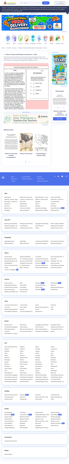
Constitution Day (55, 394)
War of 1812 (53, 259)
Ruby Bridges (56, 414)
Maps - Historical (24, 267)
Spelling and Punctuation (57, 225)
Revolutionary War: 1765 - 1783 (12, 259)
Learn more (60, 118)
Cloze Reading (23, 225)
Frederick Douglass (56, 416)
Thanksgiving (23, 399)
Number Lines (8, 208)
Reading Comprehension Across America (16, 223)
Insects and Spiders (40, 285)
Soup (52, 309)
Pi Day (52, 399)
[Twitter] (58, 176)
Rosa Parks (22, 423)
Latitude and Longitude (41, 243)
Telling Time (7, 203)
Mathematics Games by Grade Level (31, 197)
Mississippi (7, 359)
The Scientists (23, 291)
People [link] (52, 43)
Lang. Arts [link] (20, 43)
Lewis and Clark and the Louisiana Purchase (46, 259)
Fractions (53, 203)
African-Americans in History (11, 265)
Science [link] (39, 43)
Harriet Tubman (54, 425)
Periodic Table (39, 287)
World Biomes (54, 289)
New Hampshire (24, 362)
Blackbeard (9, 414)
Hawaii (52, 351)
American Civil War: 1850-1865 (28, 261)
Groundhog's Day (8, 397)
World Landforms (8, 243)
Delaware (6, 351)
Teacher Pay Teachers (27, 179)
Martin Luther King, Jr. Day (41, 397)
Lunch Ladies (23, 307)
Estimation (53, 206)
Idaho (5, 353)
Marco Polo (38, 423)
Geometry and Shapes (41, 208)
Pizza (52, 307)
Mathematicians (55, 210)
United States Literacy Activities (12, 377)
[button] (25, 161)
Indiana (37, 353)
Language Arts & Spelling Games (43, 223)
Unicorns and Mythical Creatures (28, 311)
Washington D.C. (8, 372)
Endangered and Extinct (10, 285)
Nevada (6, 362)
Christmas (7, 331)
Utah (5, 370)
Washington (54, 370)
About (12, 176)
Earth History (56, 283)
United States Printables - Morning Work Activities (17, 381)
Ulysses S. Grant (39, 419)
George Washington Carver (42, 414)
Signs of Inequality (24, 210)
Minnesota (53, 357)
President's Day (8, 399)
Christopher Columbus (41, 416)
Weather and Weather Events (11, 291)
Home (3, 48)
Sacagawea (38, 425)
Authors (37, 228)
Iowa (52, 353)
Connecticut (54, 349)
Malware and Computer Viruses (43, 307)
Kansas (6, 355)
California (22, 349)
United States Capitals (56, 377)
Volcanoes (39, 289)
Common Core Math (25, 208)
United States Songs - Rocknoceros (60, 381)
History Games (8, 256)
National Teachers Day (56, 397)
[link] (8, 38)
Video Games (38, 311)
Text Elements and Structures (27, 228)
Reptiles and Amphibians (57, 287)
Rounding (37, 201)
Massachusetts (23, 357)
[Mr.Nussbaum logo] (10, 3)
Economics (40, 263)
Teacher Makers (8, 454)
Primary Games (8, 324)
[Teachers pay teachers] (66, 176)
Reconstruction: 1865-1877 (42, 261)
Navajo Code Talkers (58, 423)
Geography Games (9, 241)
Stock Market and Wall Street (11, 311)
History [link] (27, 43)
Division (37, 203)
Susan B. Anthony (55, 412)
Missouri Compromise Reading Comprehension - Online (32, 48)
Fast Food (53, 305)
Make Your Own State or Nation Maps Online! (33, 375)
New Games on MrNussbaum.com (44, 331)
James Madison (8, 423)
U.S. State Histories (25, 265)
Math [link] (14, 43)
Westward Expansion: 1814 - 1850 (12, 261)
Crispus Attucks (25, 414)
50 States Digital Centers (41, 381)
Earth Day (24, 394)
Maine (52, 355)
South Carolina (8, 368)
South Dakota (23, 368)
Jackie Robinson (8, 425)
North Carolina (23, 364)
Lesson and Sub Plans (56, 267)
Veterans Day (38, 399)
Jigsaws (53, 331)
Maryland (6, 357)
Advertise (39, 176)
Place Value (23, 201)
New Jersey (38, 362)
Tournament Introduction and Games (13, 441)
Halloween (22, 397)
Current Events (23, 305)
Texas (52, 368)
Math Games (7, 197)
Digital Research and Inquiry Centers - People (48, 427)
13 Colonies (38, 256)
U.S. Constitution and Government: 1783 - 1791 (31, 259)
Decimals (6, 206)
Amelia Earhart (8, 419)
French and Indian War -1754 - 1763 (59, 256)
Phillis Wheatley (24, 427)
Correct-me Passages (11, 269)
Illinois (21, 353)
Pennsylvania (38, 366)
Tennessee (38, 368)
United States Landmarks (10, 379)
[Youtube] (62, 176)
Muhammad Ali (39, 412)
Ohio (52, 364)
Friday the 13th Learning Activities (14, 394)
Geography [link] (33, 43)
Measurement (23, 206)
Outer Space (23, 287)
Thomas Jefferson (8, 421)
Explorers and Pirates (25, 256)
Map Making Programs (56, 243)
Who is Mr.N (14, 179)
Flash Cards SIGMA (55, 197)
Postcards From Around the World (59, 241)
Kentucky (22, 355)
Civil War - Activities (12, 48)
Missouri (22, 359)
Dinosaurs (39, 283)
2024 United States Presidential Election (16, 346)
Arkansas (6, 349)
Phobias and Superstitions (11, 309)
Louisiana (37, 355)
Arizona (52, 346)
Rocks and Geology (9, 289)
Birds (21, 283)
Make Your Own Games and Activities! (31, 329)
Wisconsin (38, 372)
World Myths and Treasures (57, 265)
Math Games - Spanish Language (12, 201)
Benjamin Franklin (24, 419)
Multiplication (23, 203)
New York (6, 364)
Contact (13, 181)
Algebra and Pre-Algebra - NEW (43, 210)
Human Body (23, 285)
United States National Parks (42, 379)
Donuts (37, 305)
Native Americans (55, 263)
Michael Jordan (23, 421)
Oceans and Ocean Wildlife (11, 287)
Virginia (37, 370)
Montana (37, 359)
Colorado (37, 349)
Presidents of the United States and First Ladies (32, 263)
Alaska (37, 346)
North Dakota (38, 364)
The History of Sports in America (43, 265)
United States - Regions (41, 377)
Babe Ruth (22, 425)
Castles (6, 267)
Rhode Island (54, 366)
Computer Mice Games (57, 329)
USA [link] (45, 43)
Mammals (53, 285)
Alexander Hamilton (56, 419)
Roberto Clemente (24, 416)
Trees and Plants (24, 289)
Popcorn (22, 309)
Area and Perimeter (57, 208)
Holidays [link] (58, 43)
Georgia (37, 351)
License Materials (26, 176)
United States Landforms (26, 379)
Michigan (37, 357)
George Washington (9, 427)
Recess (37, 309)
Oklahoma (7, 366)
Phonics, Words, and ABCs (57, 223)
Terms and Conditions (42, 181)
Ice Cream (7, 307)
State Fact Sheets (24, 381)
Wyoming (53, 372)
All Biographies (8, 263)
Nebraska (53, 359)
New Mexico (54, 362)
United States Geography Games (12, 327)
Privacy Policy (40, 179)
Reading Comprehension (26, 223)
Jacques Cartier (8, 416)
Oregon (22, 366)
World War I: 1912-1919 (56, 261)
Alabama (22, 346)
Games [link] (8, 43)
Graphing (37, 206)
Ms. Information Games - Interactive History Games (33, 331)
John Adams (23, 412)
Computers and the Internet (11, 305)
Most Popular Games (9, 329)
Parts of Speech (39, 225)
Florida (21, 351)
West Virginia (23, 372)
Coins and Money (55, 201)
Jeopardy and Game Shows (58, 327)
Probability (7, 210)
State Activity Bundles (40, 375)
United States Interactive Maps (58, 375)
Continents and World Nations (42, 241)
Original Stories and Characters (12, 228)
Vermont (22, 370)
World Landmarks (24, 243)
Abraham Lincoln (55, 421)
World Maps (23, 241)
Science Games (8, 283)
